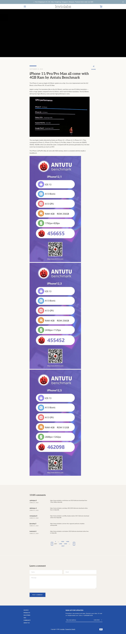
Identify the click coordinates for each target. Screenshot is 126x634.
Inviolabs (62, 629)
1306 (67, 541)
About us (27, 622)
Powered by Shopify (70, 629)
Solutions (27, 615)
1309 (65, 543)
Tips (25, 617)
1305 (62, 541)
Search (26, 610)
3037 (63, 546)
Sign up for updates (74, 610)
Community (27, 620)
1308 (60, 543)
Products (27, 612)
